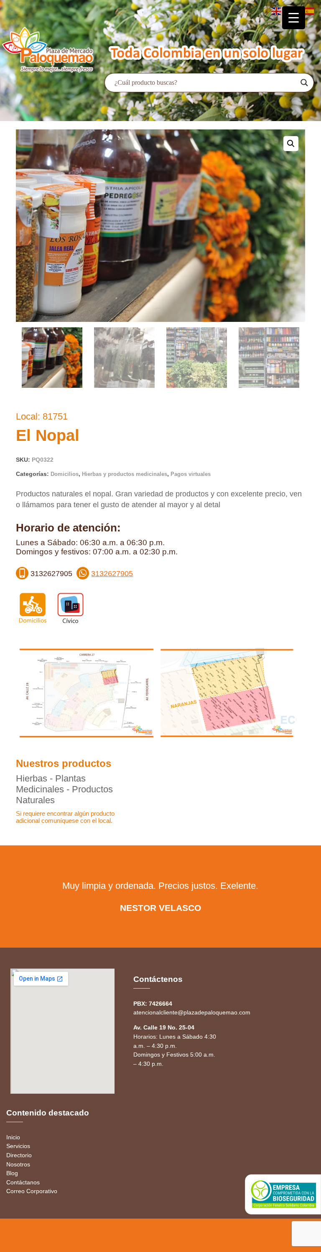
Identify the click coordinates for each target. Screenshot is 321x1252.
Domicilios (65, 474)
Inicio (13, 1137)
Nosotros (18, 1164)
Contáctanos (23, 1182)
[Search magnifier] (304, 83)
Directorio (19, 1155)
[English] (276, 10)
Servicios (18, 1146)
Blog (12, 1173)
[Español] (309, 10)
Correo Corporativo (31, 1191)
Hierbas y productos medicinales (124, 474)
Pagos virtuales (191, 474)
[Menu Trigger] (293, 17)
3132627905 (112, 573)
